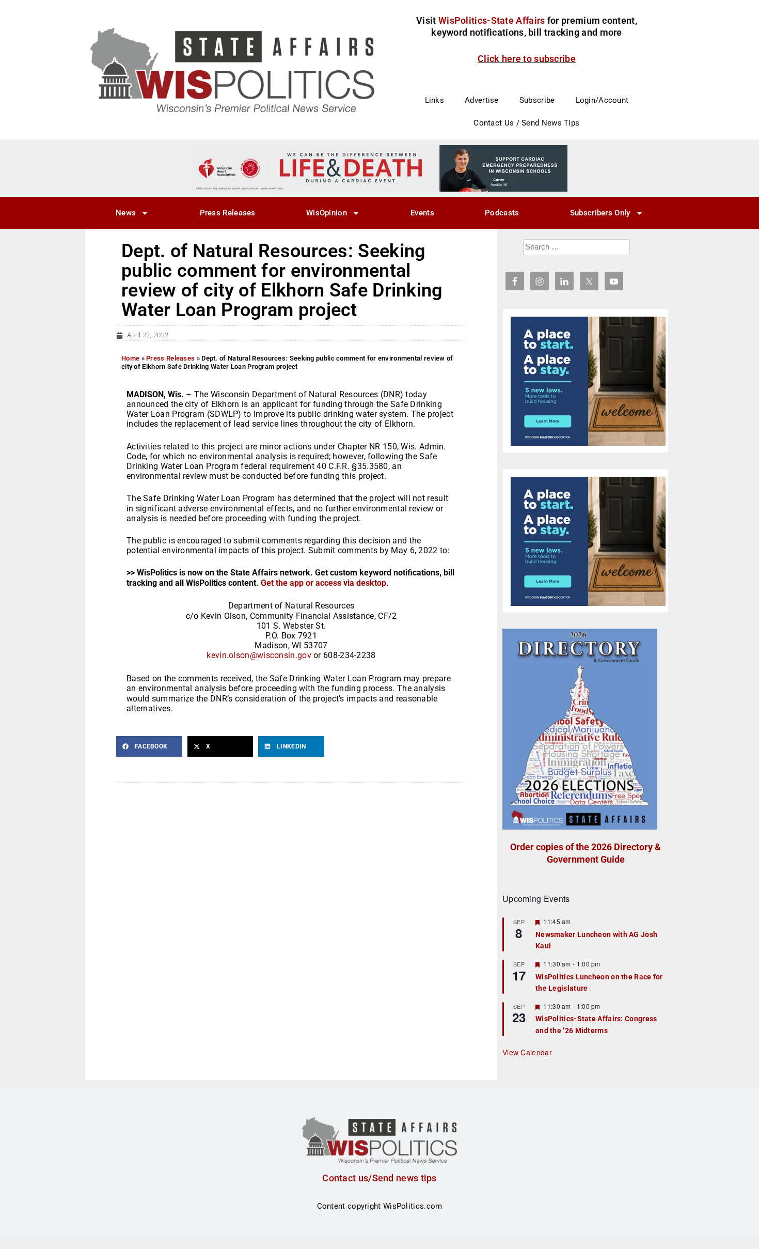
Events (422, 212)
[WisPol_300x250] (588, 381)
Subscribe (537, 100)
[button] (149, 746)
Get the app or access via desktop (323, 583)
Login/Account (602, 100)
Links (435, 100)
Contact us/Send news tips (379, 1178)
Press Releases (228, 212)
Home (130, 358)
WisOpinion (326, 212)
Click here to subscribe (527, 58)
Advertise (482, 100)
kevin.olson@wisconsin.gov (259, 655)
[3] (379, 168)
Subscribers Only (600, 212)
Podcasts (502, 212)
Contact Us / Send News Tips (526, 123)
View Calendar (527, 1052)
